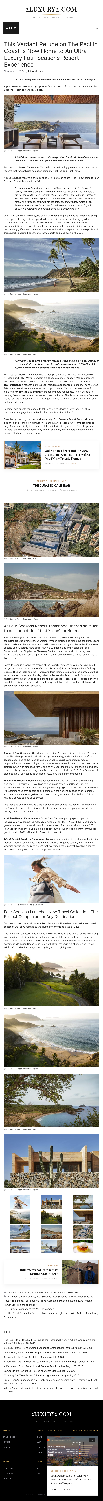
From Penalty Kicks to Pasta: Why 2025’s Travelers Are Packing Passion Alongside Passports (71, 1479)
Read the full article (51, 779)
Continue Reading (60, 1490)
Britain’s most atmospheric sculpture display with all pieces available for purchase (50, 763)
